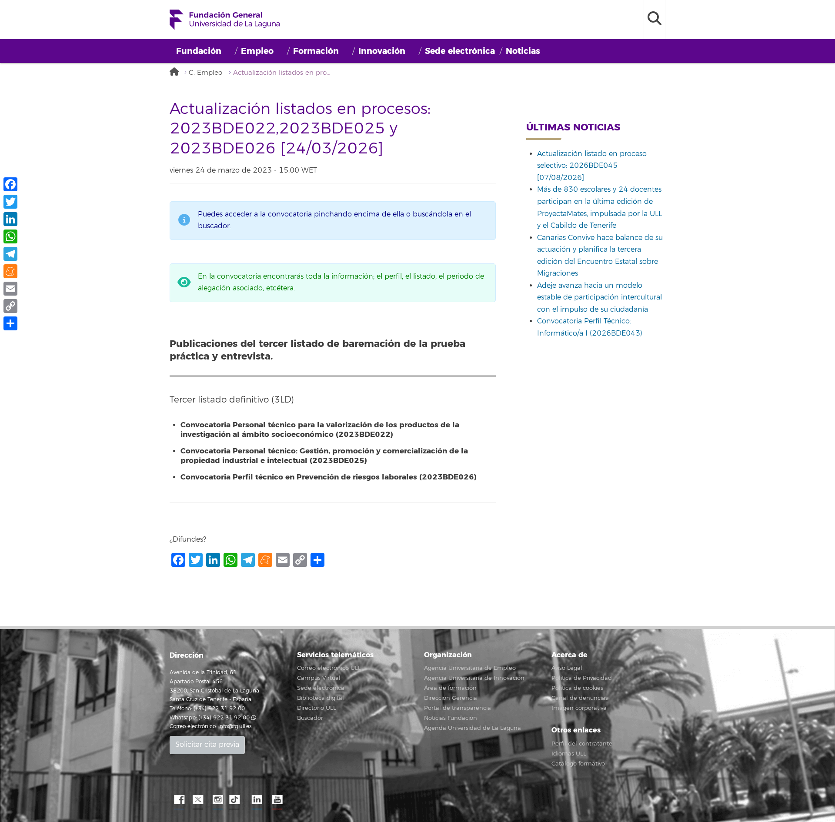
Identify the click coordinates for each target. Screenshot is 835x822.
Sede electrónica (460, 51)
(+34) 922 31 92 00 (224, 718)
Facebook (178, 799)
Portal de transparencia (457, 708)
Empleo (257, 51)
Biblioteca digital (320, 698)
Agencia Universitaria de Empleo (470, 668)
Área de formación (450, 688)
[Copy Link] (10, 306)
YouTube (276, 799)
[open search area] (654, 19)
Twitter (198, 799)
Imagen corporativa (579, 708)
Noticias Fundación (450, 718)
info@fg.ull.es (234, 726)
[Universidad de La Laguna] (176, 72)
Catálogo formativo (578, 763)
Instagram (217, 799)
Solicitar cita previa (207, 744)
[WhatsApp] (10, 236)
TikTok (237, 799)
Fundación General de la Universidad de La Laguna (225, 20)
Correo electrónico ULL (329, 668)
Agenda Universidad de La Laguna (472, 728)
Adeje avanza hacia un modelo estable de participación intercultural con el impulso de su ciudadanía (599, 297)
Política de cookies (577, 688)
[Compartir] (10, 323)
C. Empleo (205, 73)
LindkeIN (256, 799)
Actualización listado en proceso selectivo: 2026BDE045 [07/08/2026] (592, 166)
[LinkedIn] (10, 219)
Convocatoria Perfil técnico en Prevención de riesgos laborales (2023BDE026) (328, 477)
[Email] (10, 288)
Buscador (310, 718)
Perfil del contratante (581, 743)
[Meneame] (10, 271)
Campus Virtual (319, 678)
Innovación (381, 51)
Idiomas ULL (568, 753)
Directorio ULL (316, 708)
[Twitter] (10, 201)
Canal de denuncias (579, 698)
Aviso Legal (566, 668)
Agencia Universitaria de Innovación (474, 678)
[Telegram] (10, 254)
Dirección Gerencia (450, 698)
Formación (316, 51)
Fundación (198, 51)
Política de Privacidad (581, 678)
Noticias (523, 51)
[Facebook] (10, 184)
